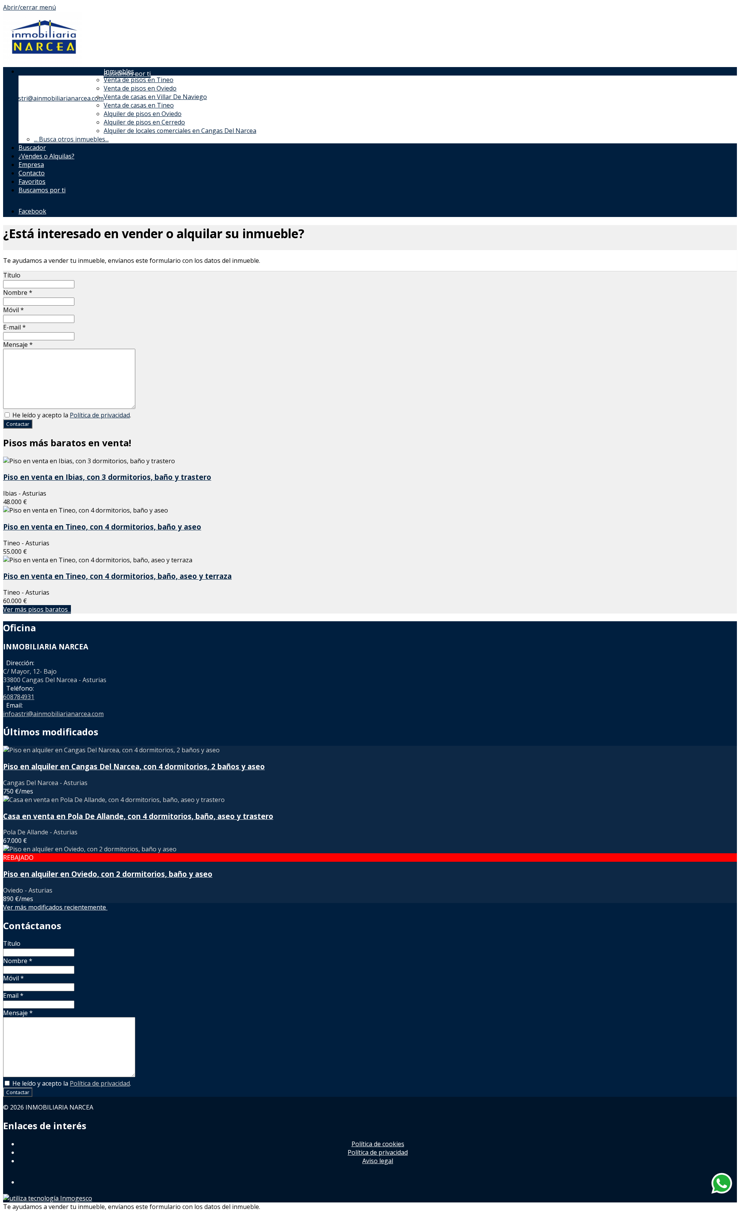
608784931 (18, 697)
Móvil (13, 310)
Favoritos (31, 181)
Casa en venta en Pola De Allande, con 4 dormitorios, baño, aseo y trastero (138, 816)
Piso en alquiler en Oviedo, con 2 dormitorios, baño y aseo (107, 874)
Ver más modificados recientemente (55, 907)
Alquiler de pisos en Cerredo (144, 122)
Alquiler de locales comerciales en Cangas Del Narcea (180, 130)
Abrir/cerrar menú (29, 7)
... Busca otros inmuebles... (71, 139)
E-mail (14, 327)
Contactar (17, 423)
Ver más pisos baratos (37, 609)
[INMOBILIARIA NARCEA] (42, 65)
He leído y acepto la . (71, 415)
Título (11, 275)
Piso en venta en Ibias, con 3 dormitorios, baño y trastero (107, 477)
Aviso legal (377, 1161)
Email (13, 995)
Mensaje (18, 344)
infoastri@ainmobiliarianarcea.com (53, 98)
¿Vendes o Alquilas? (46, 156)
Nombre (17, 292)
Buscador (32, 147)
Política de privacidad (100, 415)
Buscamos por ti (42, 190)
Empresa (31, 164)
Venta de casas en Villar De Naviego (155, 96)
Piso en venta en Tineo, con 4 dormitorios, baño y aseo (102, 526)
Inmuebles (120, 71)
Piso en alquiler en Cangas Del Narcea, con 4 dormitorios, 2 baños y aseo (134, 766)
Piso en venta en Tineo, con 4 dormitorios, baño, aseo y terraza (117, 576)
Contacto (31, 173)
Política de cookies (378, 1144)
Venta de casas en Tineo (139, 105)
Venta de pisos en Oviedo (140, 88)
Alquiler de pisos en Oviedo (143, 113)
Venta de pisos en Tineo (138, 80)
